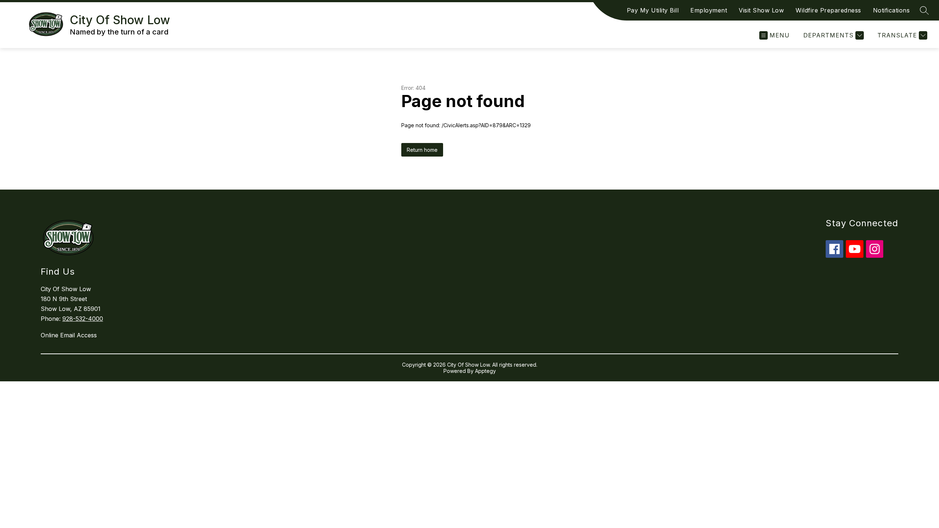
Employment (708, 10)
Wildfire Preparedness (828, 10)
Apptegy (485, 371)
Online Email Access (69, 335)
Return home (422, 150)
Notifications (891, 10)
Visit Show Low (761, 10)
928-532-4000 (82, 318)
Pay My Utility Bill (653, 10)
